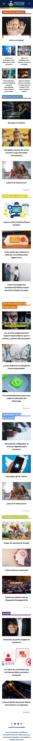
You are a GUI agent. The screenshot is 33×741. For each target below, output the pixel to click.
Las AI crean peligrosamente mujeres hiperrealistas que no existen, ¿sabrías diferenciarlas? (16, 336)
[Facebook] (15, 724)
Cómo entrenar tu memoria (16, 570)
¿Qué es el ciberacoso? (16, 183)
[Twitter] (12, 724)
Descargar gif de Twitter (16, 476)
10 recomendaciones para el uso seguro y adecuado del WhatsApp (16, 398)
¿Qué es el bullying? (16, 40)
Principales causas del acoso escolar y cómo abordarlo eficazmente (16, 153)
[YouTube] (18, 724)
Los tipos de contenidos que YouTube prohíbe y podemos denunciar (16, 672)
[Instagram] (21, 724)
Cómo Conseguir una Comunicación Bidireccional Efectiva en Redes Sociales (16, 287)
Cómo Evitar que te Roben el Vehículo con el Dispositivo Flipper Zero (16, 255)
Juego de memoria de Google (16, 543)
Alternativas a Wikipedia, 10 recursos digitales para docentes (17, 446)
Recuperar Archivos (16, 123)
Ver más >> (26, 190)
